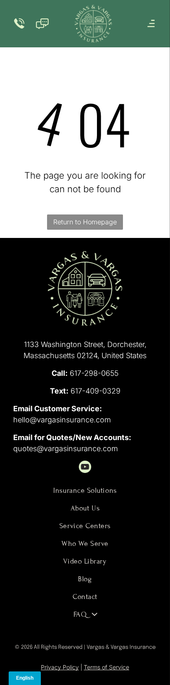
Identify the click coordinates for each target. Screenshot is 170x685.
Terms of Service (106, 667)
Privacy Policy (60, 667)
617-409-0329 (95, 391)
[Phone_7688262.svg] (19, 28)
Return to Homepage (85, 222)
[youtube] (85, 468)
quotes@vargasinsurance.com (65, 448)
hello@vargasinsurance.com (62, 419)
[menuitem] (84, 490)
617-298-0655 (94, 373)
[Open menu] (151, 23)
